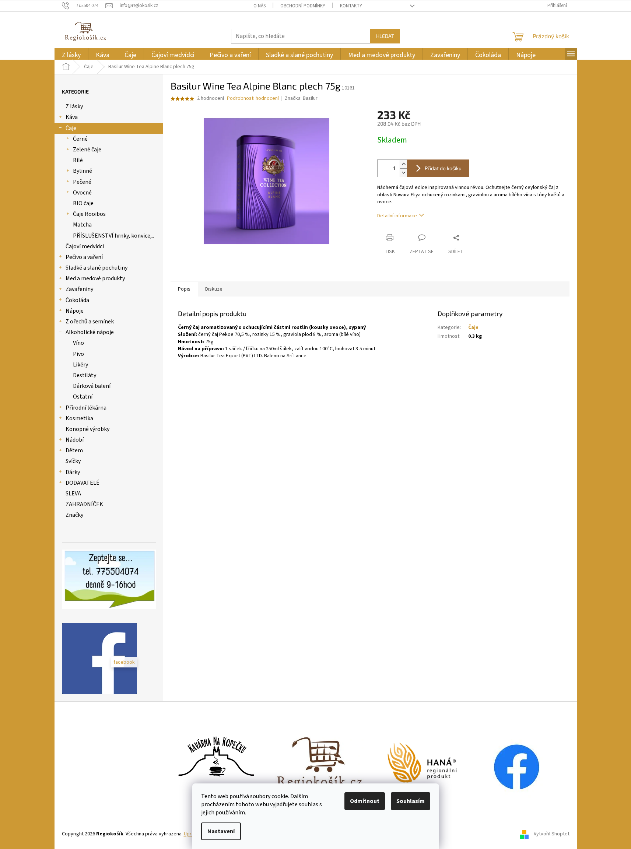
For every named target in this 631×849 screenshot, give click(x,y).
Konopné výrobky (87, 429)
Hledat (385, 36)
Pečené (82, 182)
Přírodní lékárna (86, 408)
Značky (74, 515)
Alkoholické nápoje (90, 332)
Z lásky (74, 106)
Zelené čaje (87, 149)
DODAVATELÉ (82, 483)
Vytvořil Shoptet (551, 834)
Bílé (78, 160)
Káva (72, 117)
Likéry (80, 365)
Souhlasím (410, 801)
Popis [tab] (184, 289)
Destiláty (84, 375)
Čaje (71, 128)
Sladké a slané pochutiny (96, 268)
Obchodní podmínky (302, 6)
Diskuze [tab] (213, 289)
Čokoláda (77, 300)
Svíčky (73, 461)
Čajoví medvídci (85, 246)
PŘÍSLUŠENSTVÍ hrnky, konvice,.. (113, 236)
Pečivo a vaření (84, 257)
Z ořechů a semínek (90, 322)
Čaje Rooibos (89, 214)
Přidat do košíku (443, 168)
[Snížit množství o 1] (403, 172)
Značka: (301, 98)
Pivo (78, 354)
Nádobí (75, 440)
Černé (80, 139)
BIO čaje (83, 203)
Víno (78, 343)
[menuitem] (71, 55)
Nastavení (221, 831)
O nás (259, 6)
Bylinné (82, 171)
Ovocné (82, 193)
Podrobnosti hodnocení (253, 98)
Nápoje (75, 311)
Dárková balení (92, 386)
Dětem (74, 450)
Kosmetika (79, 418)
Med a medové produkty (95, 278)
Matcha (82, 225)
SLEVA (73, 494)
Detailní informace (397, 216)
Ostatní (82, 397)
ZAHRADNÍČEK (84, 504)
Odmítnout (364, 801)
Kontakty (351, 6)
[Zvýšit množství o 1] (403, 164)
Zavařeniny (79, 289)
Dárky (73, 472)
